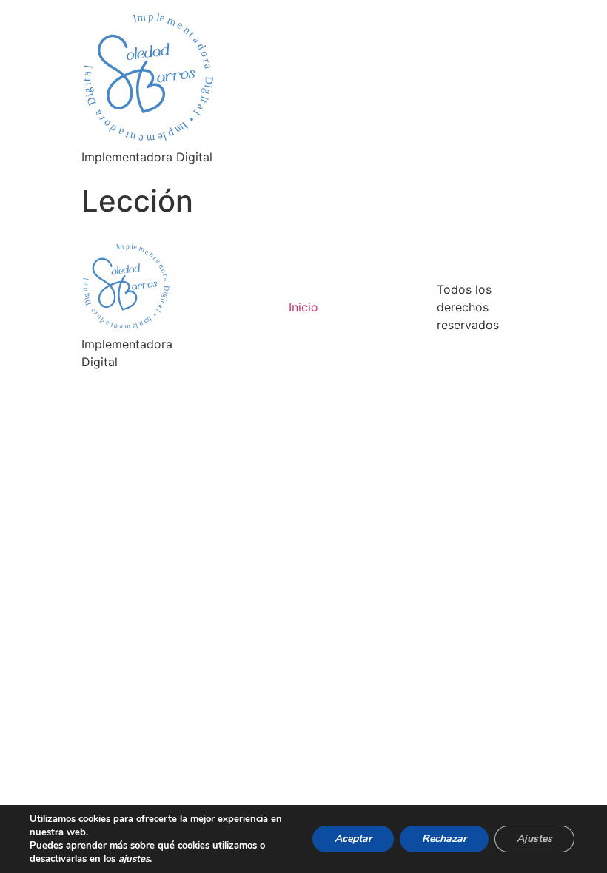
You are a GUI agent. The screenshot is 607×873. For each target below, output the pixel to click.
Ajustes (534, 839)
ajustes (134, 859)
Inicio (303, 307)
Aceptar (353, 839)
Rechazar (444, 839)
